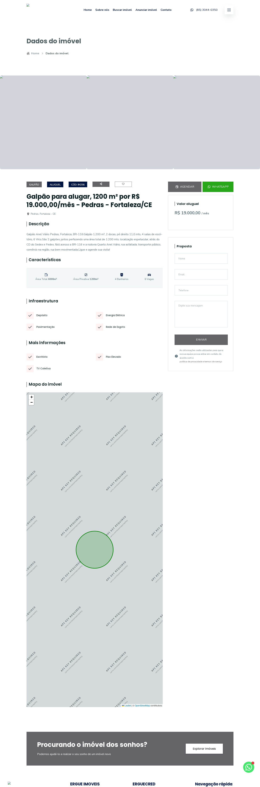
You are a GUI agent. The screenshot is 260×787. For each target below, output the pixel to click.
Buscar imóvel (122, 10)
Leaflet (127, 705)
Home (88, 10)
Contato (166, 10)
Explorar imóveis (204, 749)
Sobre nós (102, 10)
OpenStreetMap (142, 705)
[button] (31, 397)
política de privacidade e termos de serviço (201, 361)
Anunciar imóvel (146, 10)
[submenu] (229, 9)
